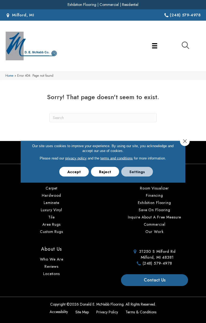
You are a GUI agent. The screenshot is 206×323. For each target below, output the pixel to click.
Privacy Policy (107, 312)
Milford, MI (22, 15)
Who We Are (51, 259)
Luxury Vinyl (51, 210)
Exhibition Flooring (82, 4)
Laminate (51, 202)
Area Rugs (51, 224)
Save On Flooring (154, 210)
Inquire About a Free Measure (154, 217)
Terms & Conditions (141, 312)
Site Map (82, 312)
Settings (137, 171)
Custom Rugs (51, 231)
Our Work (154, 231)
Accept (74, 171)
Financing (154, 195)
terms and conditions (116, 158)
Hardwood (51, 195)
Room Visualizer (154, 188)
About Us (51, 249)
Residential (130, 4)
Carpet (51, 188)
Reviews (51, 266)
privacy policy (76, 158)
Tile (51, 217)
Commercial (109, 4)
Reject (105, 171)
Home (9, 75)
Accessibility (59, 311)
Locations (51, 273)
